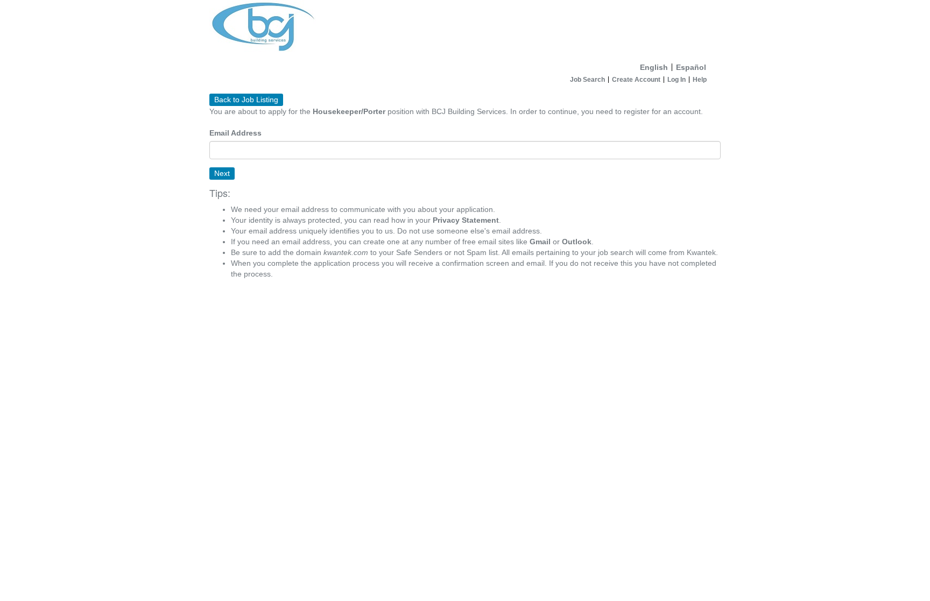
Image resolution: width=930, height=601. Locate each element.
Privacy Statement (466, 220)
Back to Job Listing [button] (246, 99)
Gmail (540, 241)
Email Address (235, 133)
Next (222, 173)
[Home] (465, 29)
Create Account (636, 79)
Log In (676, 79)
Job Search (587, 79)
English (654, 67)
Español (691, 67)
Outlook (576, 241)
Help (700, 79)
